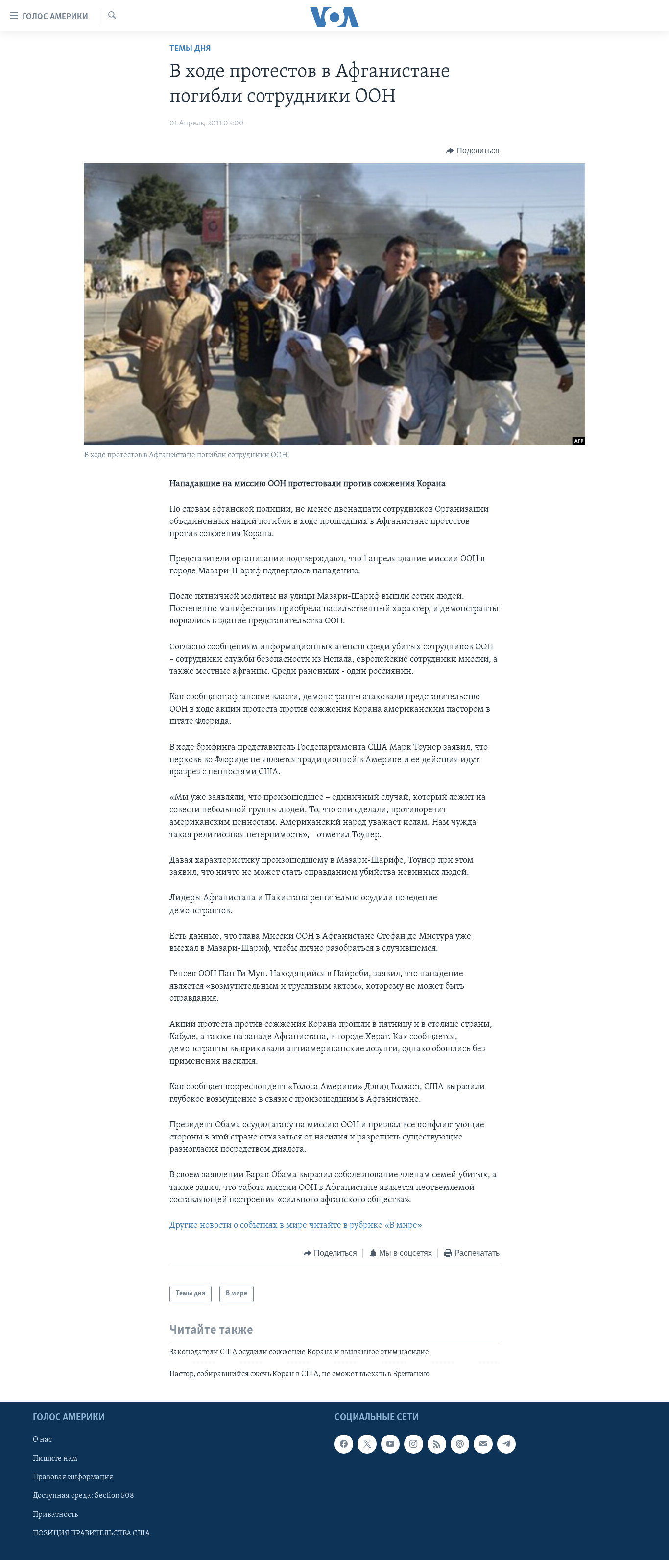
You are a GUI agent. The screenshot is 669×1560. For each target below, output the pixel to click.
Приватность (55, 1514)
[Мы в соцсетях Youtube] (390, 1444)
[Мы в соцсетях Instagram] (413, 1444)
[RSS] (437, 1444)
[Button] (473, 151)
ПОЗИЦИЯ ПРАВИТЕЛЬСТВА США (91, 1533)
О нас (42, 1440)
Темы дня (190, 49)
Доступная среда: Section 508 (83, 1496)
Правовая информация (73, 1477)
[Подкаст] (460, 1444)
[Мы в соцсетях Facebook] (343, 1444)
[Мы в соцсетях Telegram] (506, 1444)
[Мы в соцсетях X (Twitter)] (367, 1444)
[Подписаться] (483, 1444)
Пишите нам (55, 1458)
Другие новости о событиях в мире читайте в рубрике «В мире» (295, 1225)
